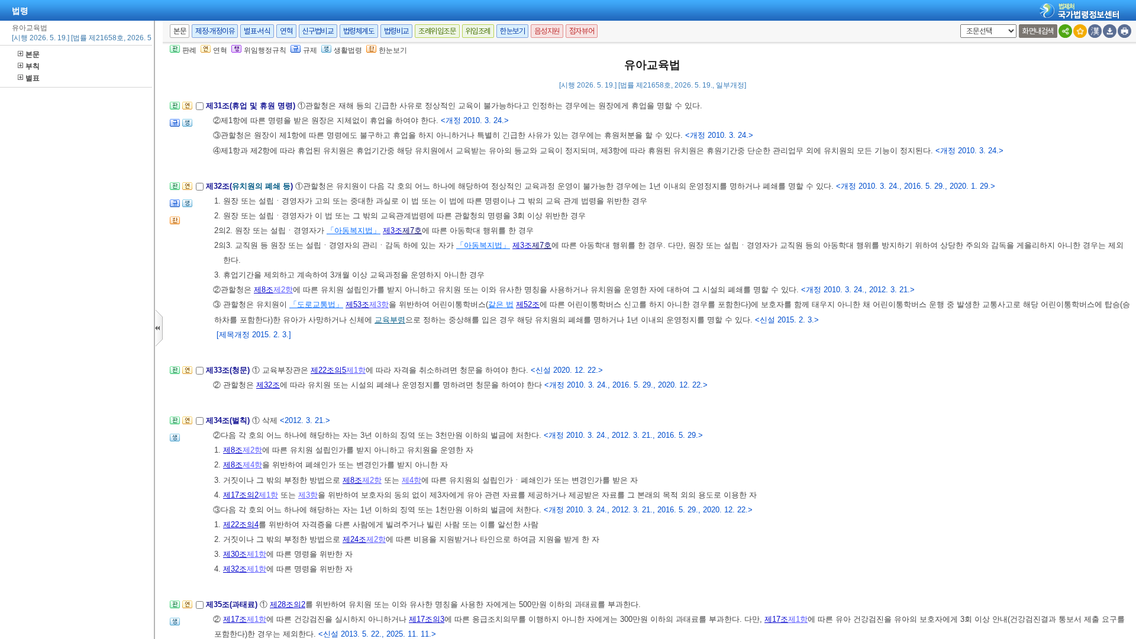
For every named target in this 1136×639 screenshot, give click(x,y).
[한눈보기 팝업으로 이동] (175, 224)
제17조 (235, 619)
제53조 (357, 304)
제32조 (268, 384)
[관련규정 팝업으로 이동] (175, 126)
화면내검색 (1038, 31)
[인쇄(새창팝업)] (1124, 31)
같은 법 (501, 304)
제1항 (356, 370)
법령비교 (396, 31)
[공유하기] (1065, 31)
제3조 (392, 230)
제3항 (379, 304)
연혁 (286, 31)
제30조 (235, 554)
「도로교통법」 (316, 304)
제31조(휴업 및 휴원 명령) (252, 105)
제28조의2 (287, 604)
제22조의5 (328, 370)
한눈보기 (512, 31)
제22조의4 (241, 524)
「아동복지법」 (353, 230)
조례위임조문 (437, 31)
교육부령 (390, 319)
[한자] (1095, 31)
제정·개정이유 (214, 31)
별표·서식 (257, 31)
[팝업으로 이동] (187, 126)
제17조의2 (241, 494)
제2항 (283, 289)
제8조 (263, 289)
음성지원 (546, 31)
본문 (32, 54)
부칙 (32, 66)
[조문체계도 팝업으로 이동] (175, 109)
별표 (32, 78)
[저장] (1109, 31)
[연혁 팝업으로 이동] (187, 109)
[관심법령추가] (1080, 31)
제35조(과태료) (233, 604)
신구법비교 (318, 31)
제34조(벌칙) (229, 420)
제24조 (354, 539)
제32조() (250, 186)
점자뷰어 (581, 31)
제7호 (412, 230)
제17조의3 (426, 619)
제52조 (528, 304)
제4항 (252, 464)
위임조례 (478, 31)
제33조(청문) (229, 370)
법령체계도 (359, 31)
